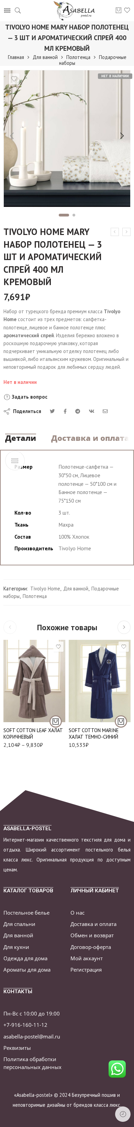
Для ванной (45, 57)
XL (87, 711)
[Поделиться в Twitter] (52, 411)
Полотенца (78, 57)
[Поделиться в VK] (65, 411)
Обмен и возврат (92, 935)
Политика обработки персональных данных (32, 1063)
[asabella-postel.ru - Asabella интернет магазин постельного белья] (76, 10)
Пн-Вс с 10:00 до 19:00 (31, 1013)
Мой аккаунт (86, 958)
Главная (16, 57)
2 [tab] (74, 215)
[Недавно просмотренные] (123, 1114)
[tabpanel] (67, 140)
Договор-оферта (90, 947)
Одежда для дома (25, 958)
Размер (11, 670)
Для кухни (16, 947)
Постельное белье (26, 912)
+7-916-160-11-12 (25, 1025)
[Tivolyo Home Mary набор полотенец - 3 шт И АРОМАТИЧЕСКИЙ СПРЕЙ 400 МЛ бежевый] (115, 232)
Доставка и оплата (90, 438)
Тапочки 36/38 (22, 711)
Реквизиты (17, 1048)
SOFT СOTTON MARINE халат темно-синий (94, 733)
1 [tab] (64, 215)
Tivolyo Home (45, 588)
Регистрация (86, 969)
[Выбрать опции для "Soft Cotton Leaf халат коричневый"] (55, 721)
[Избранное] (14, 78)
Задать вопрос (28, 397)
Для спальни (19, 924)
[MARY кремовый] (67, 138)
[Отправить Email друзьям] (105, 411)
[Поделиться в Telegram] (77, 411)
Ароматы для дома (27, 969)
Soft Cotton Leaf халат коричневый (33, 733)
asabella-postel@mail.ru (31, 1036)
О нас (77, 912)
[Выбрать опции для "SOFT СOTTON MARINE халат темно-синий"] (121, 721)
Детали (20, 438)
